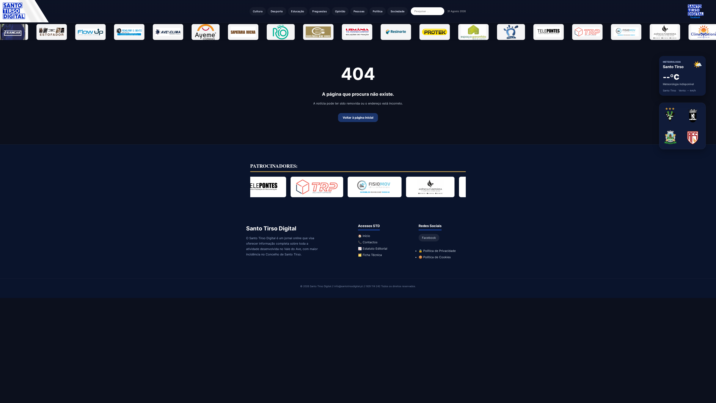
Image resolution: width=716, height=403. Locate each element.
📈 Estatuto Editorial (372, 248)
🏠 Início (364, 236)
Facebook (429, 238)
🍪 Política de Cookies (435, 257)
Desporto (277, 11)
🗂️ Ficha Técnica (370, 255)
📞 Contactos (367, 242)
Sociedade (397, 11)
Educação (297, 11)
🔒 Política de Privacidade (437, 251)
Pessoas (359, 11)
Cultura (258, 11)
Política (378, 11)
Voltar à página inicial (358, 117)
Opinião (340, 11)
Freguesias (319, 11)
